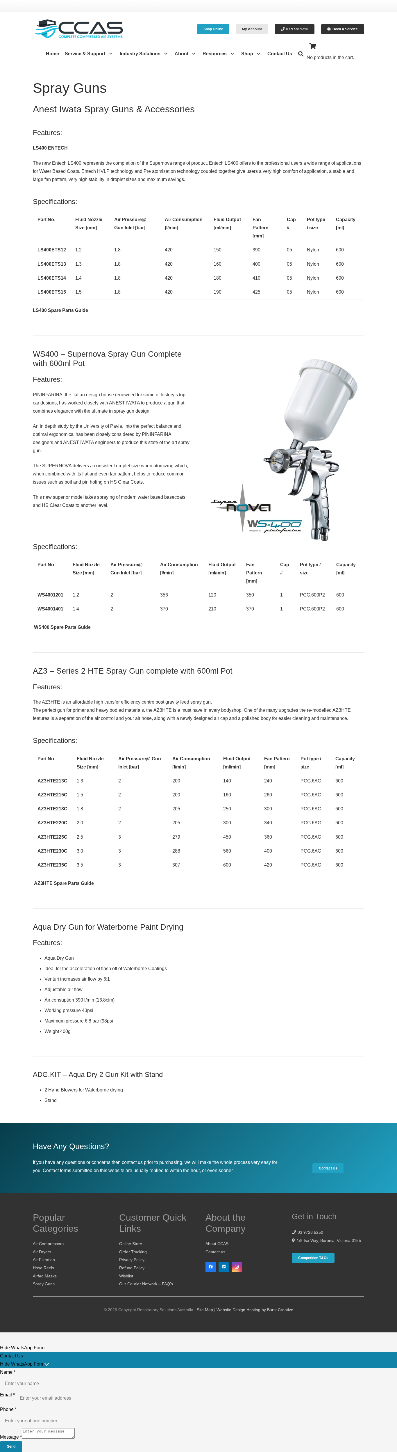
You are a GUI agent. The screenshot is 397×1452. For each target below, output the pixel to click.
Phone (8, 1409)
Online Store (130, 1243)
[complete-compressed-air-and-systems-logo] (79, 29)
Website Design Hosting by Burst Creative (255, 1309)
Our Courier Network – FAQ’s (146, 1283)
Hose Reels (43, 1267)
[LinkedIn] (224, 1267)
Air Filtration (44, 1259)
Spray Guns (44, 1283)
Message (11, 1437)
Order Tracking (133, 1251)
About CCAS (216, 1243)
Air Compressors (48, 1243)
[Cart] (313, 46)
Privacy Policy (131, 1259)
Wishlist (126, 1276)
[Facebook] (210, 1267)
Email (7, 1394)
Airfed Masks (45, 1276)
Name (7, 1372)
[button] (109, 54)
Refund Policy (131, 1267)
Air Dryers (42, 1251)
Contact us (215, 1251)
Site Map (205, 1309)
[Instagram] (237, 1267)
